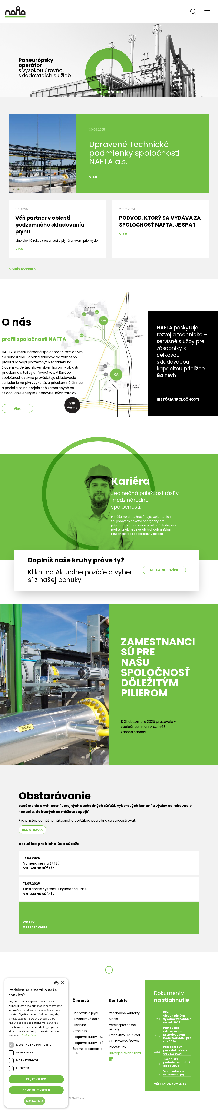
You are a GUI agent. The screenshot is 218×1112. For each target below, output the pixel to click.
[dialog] (36, 1043)
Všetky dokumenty (170, 1084)
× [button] (62, 983)
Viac (93, 177)
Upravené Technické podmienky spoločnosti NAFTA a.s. (134, 153)
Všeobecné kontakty (124, 1013)
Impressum (117, 1047)
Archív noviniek (22, 269)
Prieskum (79, 1025)
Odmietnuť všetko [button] (36, 1090)
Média (113, 1019)
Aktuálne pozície (164, 570)
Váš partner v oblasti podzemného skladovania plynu (50, 224)
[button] (36, 1101)
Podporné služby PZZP (89, 1037)
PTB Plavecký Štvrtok (124, 1041)
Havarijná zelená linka (125, 1053)
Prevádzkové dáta (86, 1019)
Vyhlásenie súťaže (38, 868)
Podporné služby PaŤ (88, 1043)
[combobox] (56, 983)
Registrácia (32, 830)
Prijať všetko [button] (36, 1079)
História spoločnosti (178, 399)
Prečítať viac (29, 1035)
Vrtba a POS (81, 1031)
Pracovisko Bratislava (124, 1035)
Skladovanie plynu (86, 1013)
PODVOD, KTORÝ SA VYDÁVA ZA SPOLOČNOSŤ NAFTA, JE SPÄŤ (160, 221)
